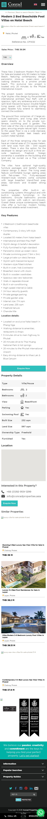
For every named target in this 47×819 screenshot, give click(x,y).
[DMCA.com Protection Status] (23, 799)
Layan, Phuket (9, 595)
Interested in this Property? (19, 485)
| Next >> (38, 12)
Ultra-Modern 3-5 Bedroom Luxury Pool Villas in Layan (23, 636)
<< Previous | (10, 12)
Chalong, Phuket (10, 550)
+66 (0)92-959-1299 (19, 491)
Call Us (12, 816)
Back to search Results (25, 12)
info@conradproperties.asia (24, 496)
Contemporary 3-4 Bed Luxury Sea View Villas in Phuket (23, 681)
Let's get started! (29, 755)
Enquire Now (23, 368)
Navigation (43, 4)
